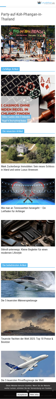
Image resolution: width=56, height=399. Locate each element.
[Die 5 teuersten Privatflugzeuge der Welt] (28, 364)
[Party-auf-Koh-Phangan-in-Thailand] (28, 44)
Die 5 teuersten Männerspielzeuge (19, 300)
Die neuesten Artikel (12, 131)
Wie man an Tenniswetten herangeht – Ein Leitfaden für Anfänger (23, 209)
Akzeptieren (22, 394)
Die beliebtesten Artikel (14, 265)
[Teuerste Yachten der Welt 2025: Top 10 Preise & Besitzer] (28, 322)
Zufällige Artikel (10, 69)
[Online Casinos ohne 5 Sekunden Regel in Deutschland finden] (28, 103)
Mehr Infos (34, 394)
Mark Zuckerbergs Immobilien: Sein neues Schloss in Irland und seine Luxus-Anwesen (27, 168)
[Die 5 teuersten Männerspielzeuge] (28, 284)
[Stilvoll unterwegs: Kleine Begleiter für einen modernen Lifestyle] (28, 233)
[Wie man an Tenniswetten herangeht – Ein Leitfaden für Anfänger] (28, 191)
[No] (52, 390)
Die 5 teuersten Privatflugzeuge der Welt (22, 380)
